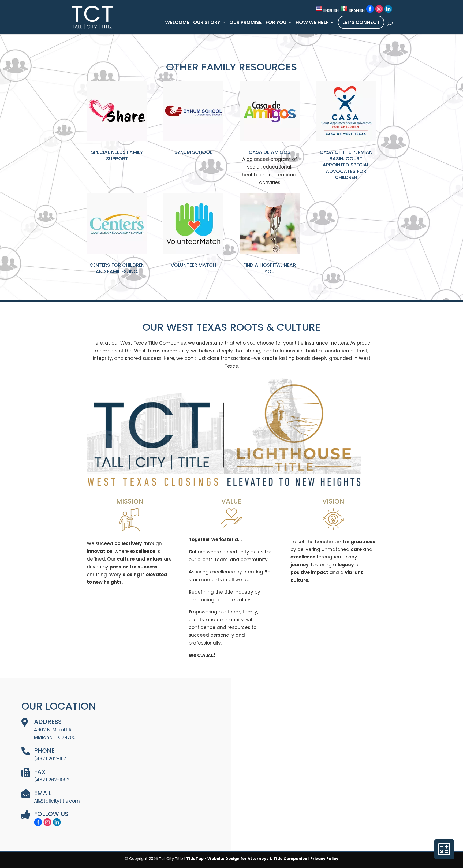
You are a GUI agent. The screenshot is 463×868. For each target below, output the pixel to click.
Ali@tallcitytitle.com (57, 801)
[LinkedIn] (388, 9)
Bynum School (193, 152)
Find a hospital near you (269, 268)
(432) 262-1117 (50, 758)
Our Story (206, 22)
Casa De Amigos (269, 152)
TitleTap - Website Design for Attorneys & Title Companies (246, 858)
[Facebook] (370, 9)
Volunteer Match (193, 265)
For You (276, 22)
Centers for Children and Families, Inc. (116, 268)
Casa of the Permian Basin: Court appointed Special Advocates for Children (346, 165)
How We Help (312, 22)
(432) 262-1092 (51, 780)
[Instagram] (379, 9)
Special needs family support (117, 155)
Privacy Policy (324, 858)
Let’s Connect (361, 22)
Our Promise (245, 22)
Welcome (177, 22)
